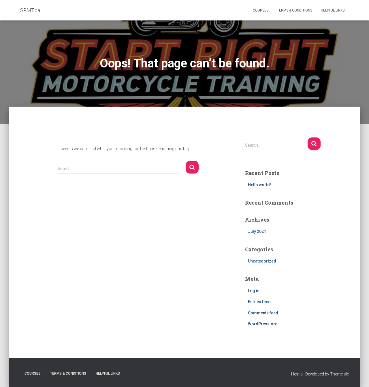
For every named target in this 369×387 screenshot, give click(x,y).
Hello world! (259, 184)
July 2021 (257, 231)
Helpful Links (332, 10)
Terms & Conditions (294, 10)
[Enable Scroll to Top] (357, 375)
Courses (260, 10)
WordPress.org (263, 324)
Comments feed (263, 313)
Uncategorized (262, 261)
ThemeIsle (339, 374)
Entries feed (259, 301)
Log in (253, 290)
